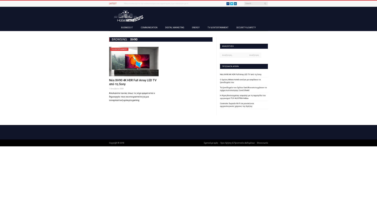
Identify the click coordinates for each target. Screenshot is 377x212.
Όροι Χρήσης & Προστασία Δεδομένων (237, 143)
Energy (196, 27)
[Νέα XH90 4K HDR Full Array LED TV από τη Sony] (134, 61)
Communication (149, 27)
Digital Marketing (174, 27)
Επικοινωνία (262, 143)
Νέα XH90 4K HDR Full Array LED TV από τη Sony (240, 74)
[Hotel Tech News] (127, 15)
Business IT (127, 27)
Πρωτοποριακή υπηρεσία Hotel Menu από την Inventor (149, 3)
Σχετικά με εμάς (211, 143)
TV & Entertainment (218, 27)
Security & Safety (246, 27)
